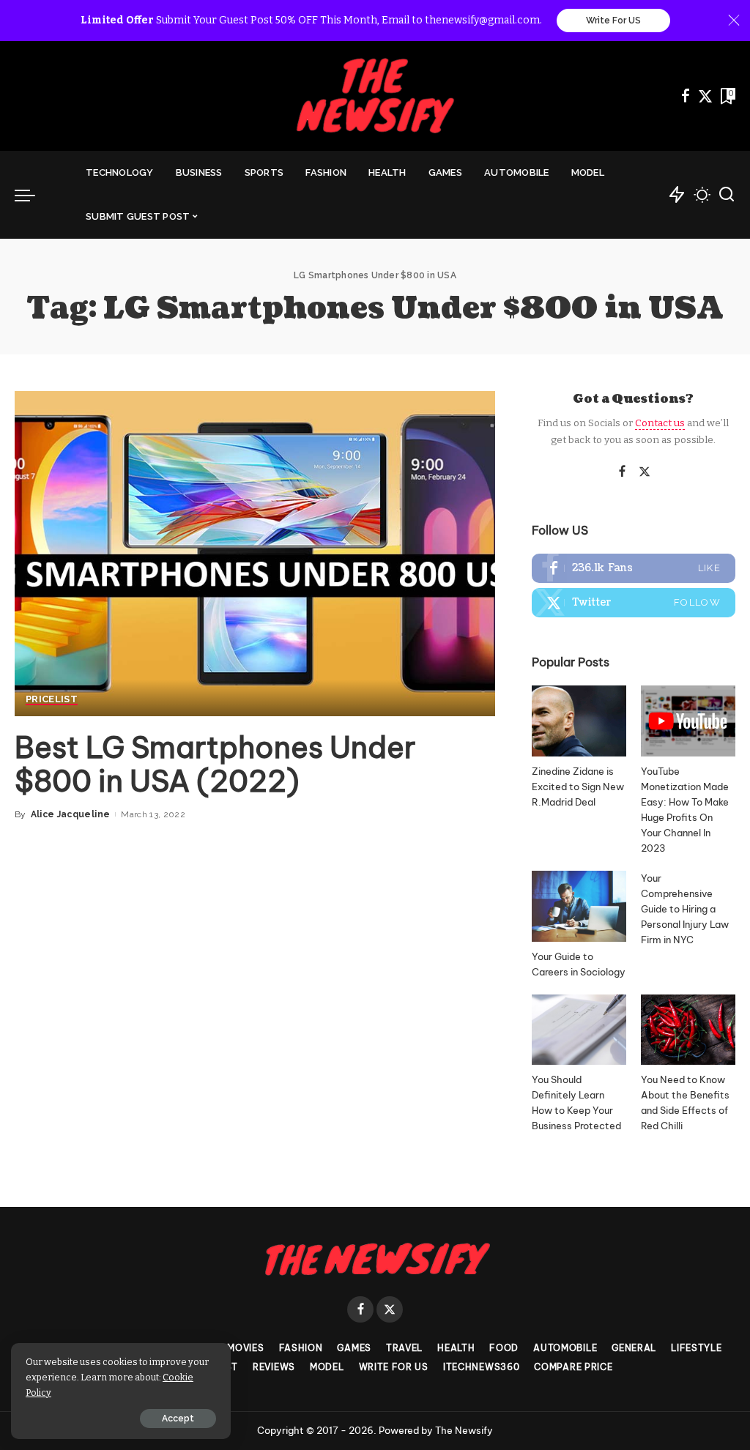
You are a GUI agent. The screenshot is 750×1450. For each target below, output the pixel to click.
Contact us (660, 423)
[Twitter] (705, 96)
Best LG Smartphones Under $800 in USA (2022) (215, 764)
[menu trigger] (32, 195)
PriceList (52, 699)
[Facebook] (685, 96)
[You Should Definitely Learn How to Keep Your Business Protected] (579, 1030)
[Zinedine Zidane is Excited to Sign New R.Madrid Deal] (579, 720)
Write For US (613, 20)
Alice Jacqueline (71, 814)
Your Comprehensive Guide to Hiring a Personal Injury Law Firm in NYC (685, 908)
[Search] (726, 195)
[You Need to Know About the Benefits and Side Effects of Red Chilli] (688, 1030)
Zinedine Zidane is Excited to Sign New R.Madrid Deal (578, 786)
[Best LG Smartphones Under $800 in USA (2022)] (255, 553)
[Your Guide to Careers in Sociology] (579, 906)
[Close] (734, 20)
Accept (178, 1418)
